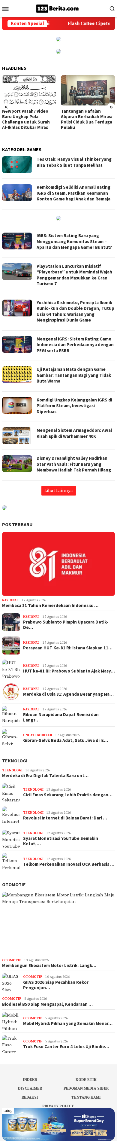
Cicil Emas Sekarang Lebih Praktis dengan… (67, 795)
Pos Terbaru (17, 524)
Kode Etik (86, 1079)
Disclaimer (30, 1088)
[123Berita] (58, 8)
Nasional (10, 600)
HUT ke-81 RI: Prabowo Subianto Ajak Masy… (69, 671)
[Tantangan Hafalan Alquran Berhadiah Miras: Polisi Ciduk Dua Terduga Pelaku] (88, 90)
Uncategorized (37, 735)
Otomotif (14, 884)
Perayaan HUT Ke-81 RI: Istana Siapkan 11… (67, 648)
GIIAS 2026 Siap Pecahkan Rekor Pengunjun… (55, 985)
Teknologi (15, 761)
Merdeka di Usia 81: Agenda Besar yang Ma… (68, 694)
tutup (8, 1111)
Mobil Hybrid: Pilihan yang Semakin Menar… (67, 1023)
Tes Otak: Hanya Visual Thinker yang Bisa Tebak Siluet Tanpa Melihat (74, 162)
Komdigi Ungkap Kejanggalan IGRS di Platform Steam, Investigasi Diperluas (74, 405)
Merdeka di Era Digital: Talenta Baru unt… (45, 775)
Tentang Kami (86, 1097)
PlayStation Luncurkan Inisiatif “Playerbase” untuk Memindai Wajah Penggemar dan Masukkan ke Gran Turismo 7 (74, 275)
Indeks (30, 1079)
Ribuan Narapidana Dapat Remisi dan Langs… (61, 717)
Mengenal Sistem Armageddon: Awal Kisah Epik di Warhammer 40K (74, 433)
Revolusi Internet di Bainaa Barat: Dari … (65, 818)
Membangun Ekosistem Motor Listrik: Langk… (49, 965)
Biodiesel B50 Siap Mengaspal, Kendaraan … (47, 1004)
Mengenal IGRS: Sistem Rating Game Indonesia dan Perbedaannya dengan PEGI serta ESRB (75, 344)
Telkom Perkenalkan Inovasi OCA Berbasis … (68, 864)
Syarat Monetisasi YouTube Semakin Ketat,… (60, 841)
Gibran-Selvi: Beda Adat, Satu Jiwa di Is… (65, 740)
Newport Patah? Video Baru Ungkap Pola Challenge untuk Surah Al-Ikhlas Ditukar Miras (26, 119)
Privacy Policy (58, 1106)
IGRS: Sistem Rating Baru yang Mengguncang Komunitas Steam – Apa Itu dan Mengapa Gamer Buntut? (74, 241)
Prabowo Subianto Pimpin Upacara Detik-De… (65, 624)
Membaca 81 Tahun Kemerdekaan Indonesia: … (50, 605)
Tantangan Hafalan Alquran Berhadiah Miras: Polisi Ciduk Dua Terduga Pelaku (86, 119)
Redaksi (30, 1097)
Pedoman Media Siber (86, 1088)
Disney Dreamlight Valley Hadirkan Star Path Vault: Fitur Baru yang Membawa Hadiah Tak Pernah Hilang (74, 464)
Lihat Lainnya (58, 490)
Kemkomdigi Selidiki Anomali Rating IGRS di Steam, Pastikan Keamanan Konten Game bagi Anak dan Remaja (73, 193)
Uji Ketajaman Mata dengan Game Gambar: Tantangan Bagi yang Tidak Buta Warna (74, 375)
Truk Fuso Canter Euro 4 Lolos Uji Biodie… (66, 1046)
